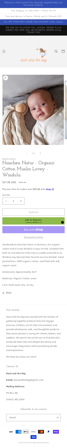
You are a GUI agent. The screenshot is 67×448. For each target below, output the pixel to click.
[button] (3, 51)
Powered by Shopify (42, 442)
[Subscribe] (57, 417)
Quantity (6, 195)
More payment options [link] (33, 237)
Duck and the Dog (29, 442)
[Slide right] (40, 153)
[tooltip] (62, 222)
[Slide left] (26, 153)
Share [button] (9, 292)
